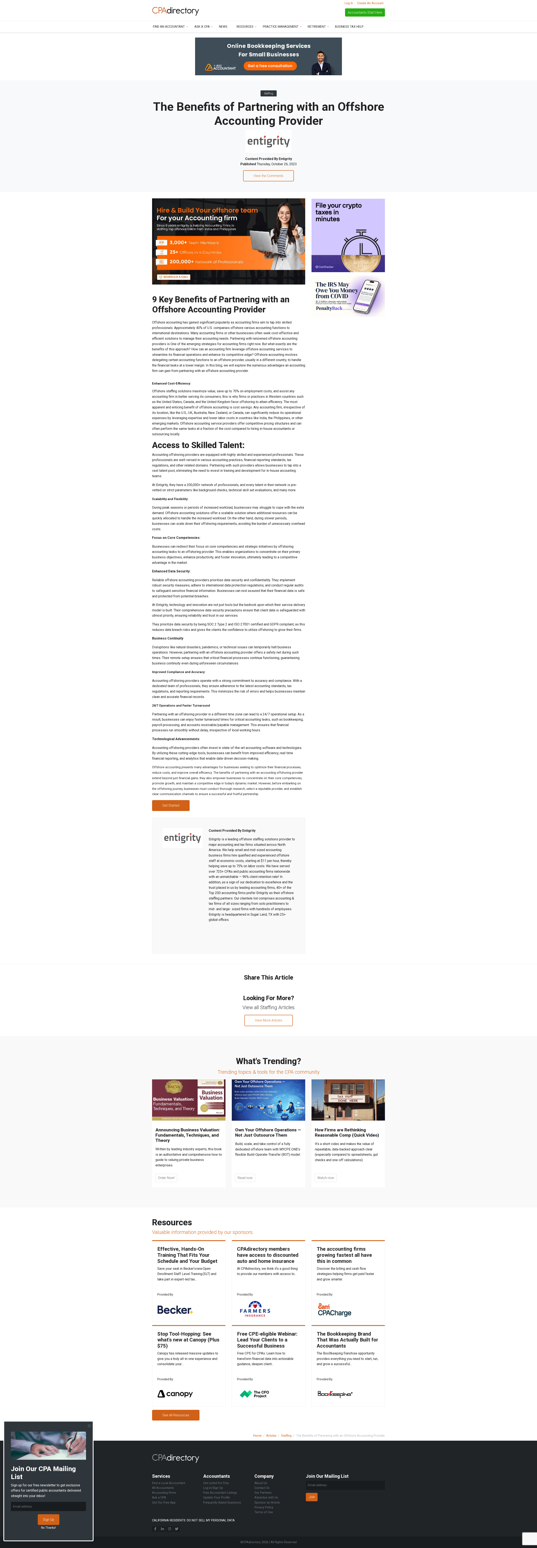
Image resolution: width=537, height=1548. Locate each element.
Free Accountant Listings (220, 1493)
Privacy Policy (263, 1507)
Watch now (325, 1178)
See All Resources (175, 1415)
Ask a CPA (202, 27)
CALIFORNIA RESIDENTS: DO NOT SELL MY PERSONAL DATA (193, 1520)
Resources (245, 27)
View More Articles (268, 1020)
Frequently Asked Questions (222, 1502)
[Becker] (175, 1309)
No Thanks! (48, 1527)
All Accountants (163, 1488)
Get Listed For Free (216, 1483)
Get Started (170, 805)
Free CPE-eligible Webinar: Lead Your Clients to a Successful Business (267, 1340)
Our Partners (263, 1493)
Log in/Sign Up (213, 1488)
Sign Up (48, 1520)
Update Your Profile (216, 1497)
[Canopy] (175, 1394)
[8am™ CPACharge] (334, 1309)
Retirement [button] (317, 27)
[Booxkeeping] (334, 1394)
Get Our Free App (164, 1502)
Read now (245, 1178)
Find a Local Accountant (168, 1483)
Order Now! (166, 1178)
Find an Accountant (169, 27)
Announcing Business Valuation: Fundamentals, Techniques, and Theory (187, 1135)
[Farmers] (255, 1309)
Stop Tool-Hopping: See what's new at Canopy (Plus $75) (188, 1340)
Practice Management (280, 27)
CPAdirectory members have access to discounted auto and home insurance (267, 1255)
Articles (271, 1436)
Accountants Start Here (365, 12)
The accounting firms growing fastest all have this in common (344, 1255)
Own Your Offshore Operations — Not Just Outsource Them (268, 1132)
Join (312, 1497)
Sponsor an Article (267, 1502)
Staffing (268, 93)
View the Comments (268, 176)
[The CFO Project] (255, 1394)
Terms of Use (263, 1512)
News (223, 27)
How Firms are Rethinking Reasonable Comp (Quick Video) (347, 1132)
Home (257, 1436)
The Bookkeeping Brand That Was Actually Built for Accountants (347, 1340)
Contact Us (262, 1488)
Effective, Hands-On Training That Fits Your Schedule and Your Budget (187, 1255)
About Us (260, 1483)
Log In (349, 3)
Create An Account (370, 3)
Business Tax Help (349, 27)
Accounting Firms (164, 1493)
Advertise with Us (266, 1497)
